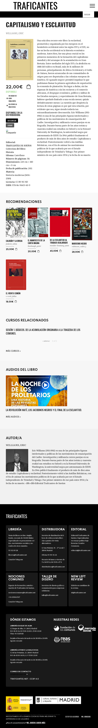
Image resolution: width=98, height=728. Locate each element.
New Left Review (78, 578)
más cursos (12, 351)
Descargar (12, 120)
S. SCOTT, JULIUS (11, 296)
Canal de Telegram (15, 559)
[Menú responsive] (92, 6)
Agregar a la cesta (29, 86)
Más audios (12, 417)
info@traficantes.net (19, 674)
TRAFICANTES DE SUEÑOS (19, 145)
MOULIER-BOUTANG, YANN (59, 245)
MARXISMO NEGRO (79, 243)
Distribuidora (53, 529)
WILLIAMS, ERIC (15, 33)
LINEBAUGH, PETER (34, 246)
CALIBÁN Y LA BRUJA (14, 241)
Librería (14, 529)
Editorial (78, 529)
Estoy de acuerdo (72, 716)
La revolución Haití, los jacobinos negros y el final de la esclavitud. (44, 410)
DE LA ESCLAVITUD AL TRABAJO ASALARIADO (59, 241)
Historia (10, 152)
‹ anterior (46, 341)
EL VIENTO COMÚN (13, 293)
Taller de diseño (49, 578)
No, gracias (85, 716)
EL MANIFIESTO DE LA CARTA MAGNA (36, 241)
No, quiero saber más (36, 722)
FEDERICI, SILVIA (11, 244)
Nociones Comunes (16, 578)
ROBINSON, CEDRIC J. (79, 246)
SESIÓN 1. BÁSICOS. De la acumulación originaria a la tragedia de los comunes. (43, 331)
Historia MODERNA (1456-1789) (18, 177)
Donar (10, 125)
